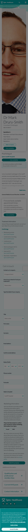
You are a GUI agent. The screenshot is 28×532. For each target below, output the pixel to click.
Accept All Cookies (14, 529)
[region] (14, 520)
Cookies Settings (14, 525)
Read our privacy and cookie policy (18, 522)
